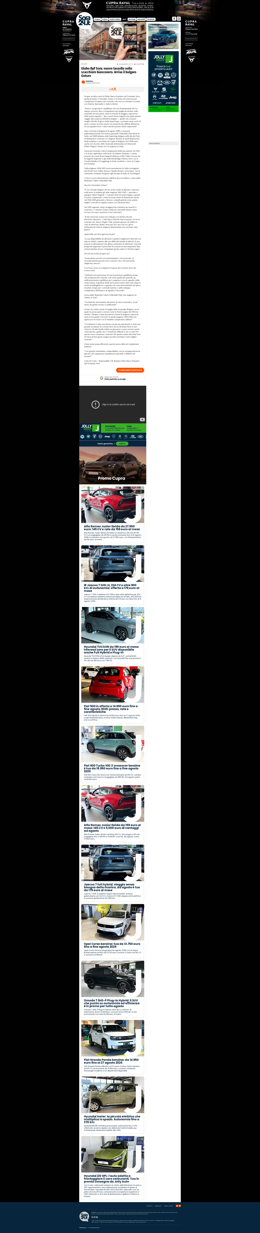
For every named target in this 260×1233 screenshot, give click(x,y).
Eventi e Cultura (115, 19)
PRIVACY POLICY (168, 1206)
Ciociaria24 (151, 19)
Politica (104, 19)
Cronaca (97, 19)
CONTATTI (149, 1206)
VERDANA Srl (83, 1227)
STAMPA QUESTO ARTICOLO (130, 370)
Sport (124, 19)
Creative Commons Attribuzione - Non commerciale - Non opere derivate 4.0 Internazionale (122, 1214)
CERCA (122, 443)
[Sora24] (177, 1206)
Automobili (141, 19)
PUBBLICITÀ (158, 1206)
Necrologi (132, 19)
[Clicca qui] (112, 404)
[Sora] (84, 29)
